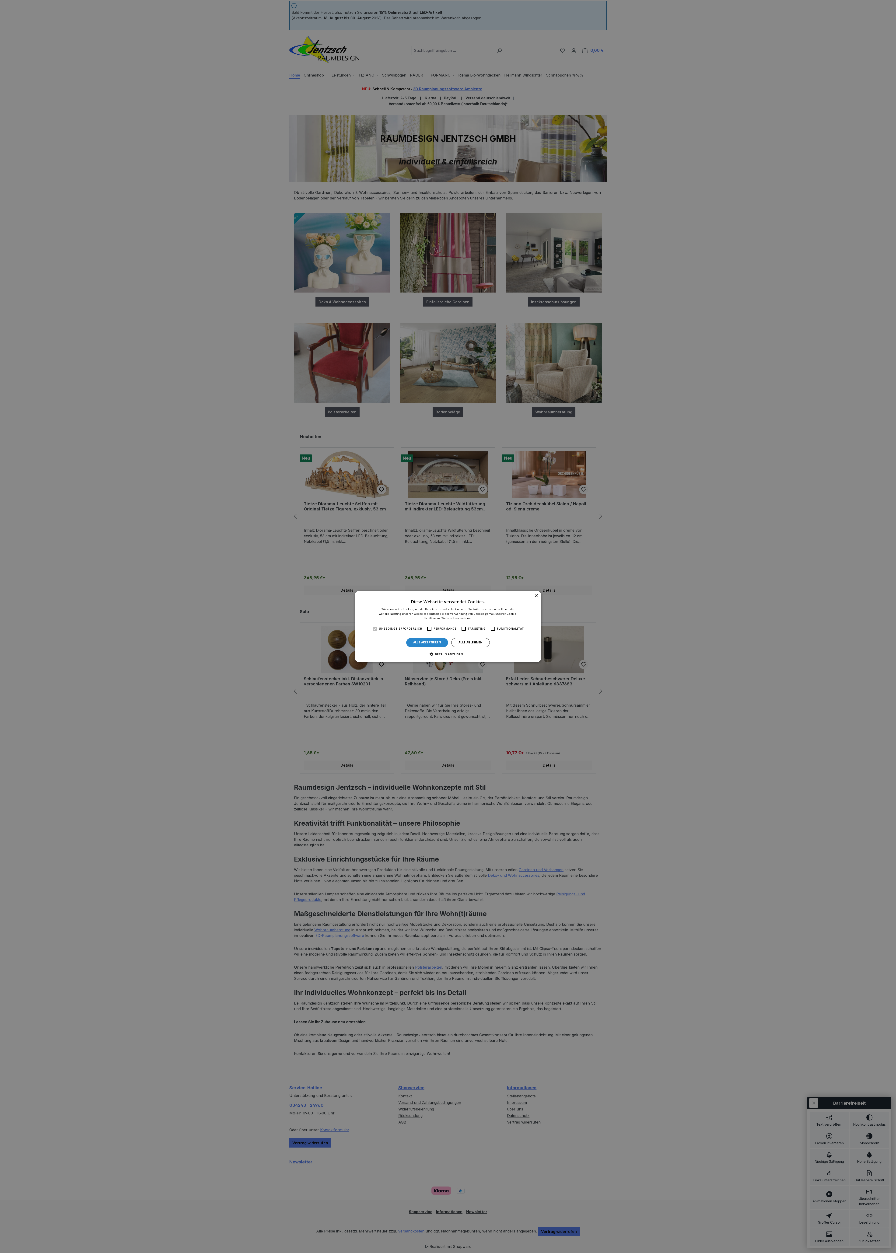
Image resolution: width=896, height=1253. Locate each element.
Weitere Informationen (456, 618)
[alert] (448, 626)
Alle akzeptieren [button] (427, 642)
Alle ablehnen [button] (470, 642)
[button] (448, 654)
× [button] (536, 595)
